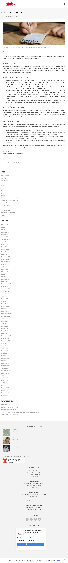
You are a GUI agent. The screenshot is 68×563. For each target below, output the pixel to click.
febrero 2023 (5, 279)
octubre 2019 (5, 368)
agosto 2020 (5, 343)
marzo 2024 (4, 247)
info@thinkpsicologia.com (35, 501)
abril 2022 (4, 301)
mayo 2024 (4, 244)
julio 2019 (4, 375)
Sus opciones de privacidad (45, 561)
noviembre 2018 (6, 395)
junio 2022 (4, 296)
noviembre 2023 (6, 257)
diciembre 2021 (5, 311)
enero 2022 (4, 309)
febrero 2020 (5, 358)
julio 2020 (4, 346)
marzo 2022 (4, 304)
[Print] (4, 52)
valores (3, 215)
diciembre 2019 (5, 363)
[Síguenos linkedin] (31, 519)
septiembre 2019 (6, 370)
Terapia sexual (5, 210)
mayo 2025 (4, 224)
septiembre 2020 (6, 341)
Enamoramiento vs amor (8, 409)
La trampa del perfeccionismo (10, 407)
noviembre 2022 (6, 284)
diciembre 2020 (5, 333)
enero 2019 (4, 390)
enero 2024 (4, 252)
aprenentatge (13, 162)
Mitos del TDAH (5, 404)
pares (3, 195)
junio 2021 (4, 318)
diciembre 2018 (5, 393)
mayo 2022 (4, 299)
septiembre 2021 (6, 316)
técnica (23, 162)
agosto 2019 (5, 373)
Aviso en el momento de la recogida (20, 561)
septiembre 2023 (6, 262)
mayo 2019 (4, 380)
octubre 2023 (5, 259)
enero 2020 (4, 360)
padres (3, 193)
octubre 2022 (5, 286)
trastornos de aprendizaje (8, 213)
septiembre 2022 (6, 289)
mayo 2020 (4, 351)
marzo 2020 (4, 356)
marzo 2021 (4, 326)
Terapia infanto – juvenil (8, 208)
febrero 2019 (5, 388)
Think (6, 47)
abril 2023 (4, 274)
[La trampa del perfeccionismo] (6, 440)
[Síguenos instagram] (35, 519)
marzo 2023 (4, 276)
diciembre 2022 (5, 281)
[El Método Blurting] (34, 33)
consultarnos (24, 148)
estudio (19, 162)
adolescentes (36, 47)
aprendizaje (44, 47)
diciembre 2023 (5, 254)
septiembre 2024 (6, 239)
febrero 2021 (5, 328)
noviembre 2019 (6, 365)
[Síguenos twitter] (39, 519)
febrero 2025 (5, 232)
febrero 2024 (5, 249)
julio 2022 (4, 294)
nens (49, 47)
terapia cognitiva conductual (9, 198)
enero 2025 (4, 234)
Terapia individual (6, 205)
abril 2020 (4, 353)
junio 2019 (4, 378)
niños (3, 190)
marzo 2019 (4, 385)
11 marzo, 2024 (19, 47)
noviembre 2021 (6, 313)
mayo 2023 (4, 271)
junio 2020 (4, 348)
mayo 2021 (4, 321)
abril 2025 (4, 227)
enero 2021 (4, 331)
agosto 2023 (5, 264)
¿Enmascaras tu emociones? (9, 414)
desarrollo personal (7, 183)
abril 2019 (4, 383)
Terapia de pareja (6, 203)
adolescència (29, 47)
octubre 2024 (5, 237)
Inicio (3, 16)
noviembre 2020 (6, 336)
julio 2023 (4, 266)
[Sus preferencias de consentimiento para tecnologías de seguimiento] (65, 560)
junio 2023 (4, 269)
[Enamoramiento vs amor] (6, 448)
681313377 (35, 477)
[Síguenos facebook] (27, 519)
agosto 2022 (5, 291)
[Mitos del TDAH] (6, 432)
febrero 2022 (5, 306)
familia (3, 185)
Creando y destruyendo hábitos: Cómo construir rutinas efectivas (20, 412)
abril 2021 (4, 323)
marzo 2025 (4, 229)
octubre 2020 (5, 338)
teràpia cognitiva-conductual (9, 200)
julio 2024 (4, 242)
